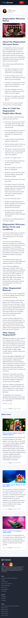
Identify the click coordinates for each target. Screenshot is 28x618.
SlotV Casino (4, 615)
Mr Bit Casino (4, 613)
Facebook (3, 600)
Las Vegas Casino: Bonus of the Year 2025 (14, 485)
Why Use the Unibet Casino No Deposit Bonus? (14, 433)
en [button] (25, 2)
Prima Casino (4, 608)
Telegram (3, 596)
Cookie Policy (4, 582)
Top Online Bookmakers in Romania (10, 606)
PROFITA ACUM (7, 404)
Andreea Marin (17, 409)
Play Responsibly (5, 585)
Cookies (3, 580)
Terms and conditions (6, 583)
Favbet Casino (4, 611)
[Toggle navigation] (2, 2)
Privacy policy (4, 589)
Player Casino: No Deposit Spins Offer (12, 531)
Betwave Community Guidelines (9, 578)
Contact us (4, 587)
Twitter (3, 598)
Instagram (3, 591)
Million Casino (4, 609)
